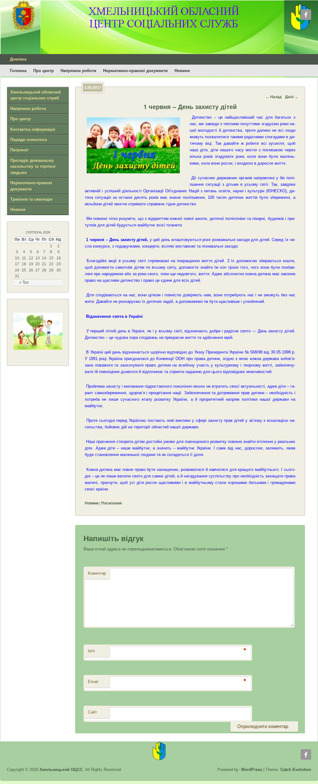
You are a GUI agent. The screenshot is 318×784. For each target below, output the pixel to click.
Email (93, 681)
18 (24, 264)
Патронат (19, 150)
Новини (182, 70)
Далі (291, 97)
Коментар (97, 573)
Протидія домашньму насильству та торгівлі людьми (33, 166)
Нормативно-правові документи (135, 70)
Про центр (43, 70)
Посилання (111, 503)
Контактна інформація (32, 129)
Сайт (92, 712)
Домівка (18, 59)
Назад (274, 97)
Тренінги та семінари (31, 199)
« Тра (24, 282)
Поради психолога (28, 139)
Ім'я (91, 651)
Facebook (306, 14)
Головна (18, 70)
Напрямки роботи (78, 70)
